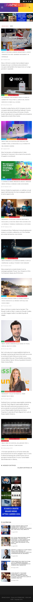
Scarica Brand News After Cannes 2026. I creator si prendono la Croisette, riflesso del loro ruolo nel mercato (21, 527)
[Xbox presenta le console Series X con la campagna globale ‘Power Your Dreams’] (16, 248)
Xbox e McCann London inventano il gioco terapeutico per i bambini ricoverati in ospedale (16, 54)
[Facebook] (28, 1)
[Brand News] (16, 5)
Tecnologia (12, 391)
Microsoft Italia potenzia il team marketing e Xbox (13, 395)
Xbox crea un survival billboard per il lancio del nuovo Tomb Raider (15, 444)
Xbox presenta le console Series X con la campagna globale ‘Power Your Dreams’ (16, 262)
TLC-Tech (18, 391)
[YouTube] (24, 1)
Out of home (23, 438)
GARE (6, 95)
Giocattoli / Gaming (19, 49)
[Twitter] (31, 1)
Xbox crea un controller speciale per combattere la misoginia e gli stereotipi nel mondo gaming (16, 144)
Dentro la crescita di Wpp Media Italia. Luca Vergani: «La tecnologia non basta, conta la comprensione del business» (21, 551)
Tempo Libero (5, 440)
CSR (8, 49)
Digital (7, 217)
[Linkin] (26, 1)
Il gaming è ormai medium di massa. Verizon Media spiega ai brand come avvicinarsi (16, 183)
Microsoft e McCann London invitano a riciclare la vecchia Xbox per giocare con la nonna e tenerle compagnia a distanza (16, 222)
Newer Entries (9, 465)
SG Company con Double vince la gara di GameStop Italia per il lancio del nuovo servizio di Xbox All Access (15, 100)
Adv (6, 258)
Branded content (11, 139)
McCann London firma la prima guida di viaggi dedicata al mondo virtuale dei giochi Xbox (15, 301)
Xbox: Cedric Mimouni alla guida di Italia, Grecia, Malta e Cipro (16, 345)
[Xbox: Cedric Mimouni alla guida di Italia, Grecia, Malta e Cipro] (16, 330)
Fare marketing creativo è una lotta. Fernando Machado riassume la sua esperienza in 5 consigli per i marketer (20, 563)
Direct (11, 49)
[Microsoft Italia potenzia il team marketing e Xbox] (16, 379)
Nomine (17, 341)
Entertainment (16, 179)
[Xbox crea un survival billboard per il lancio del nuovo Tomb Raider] (16, 428)
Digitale (9, 179)
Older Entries (23, 468)
